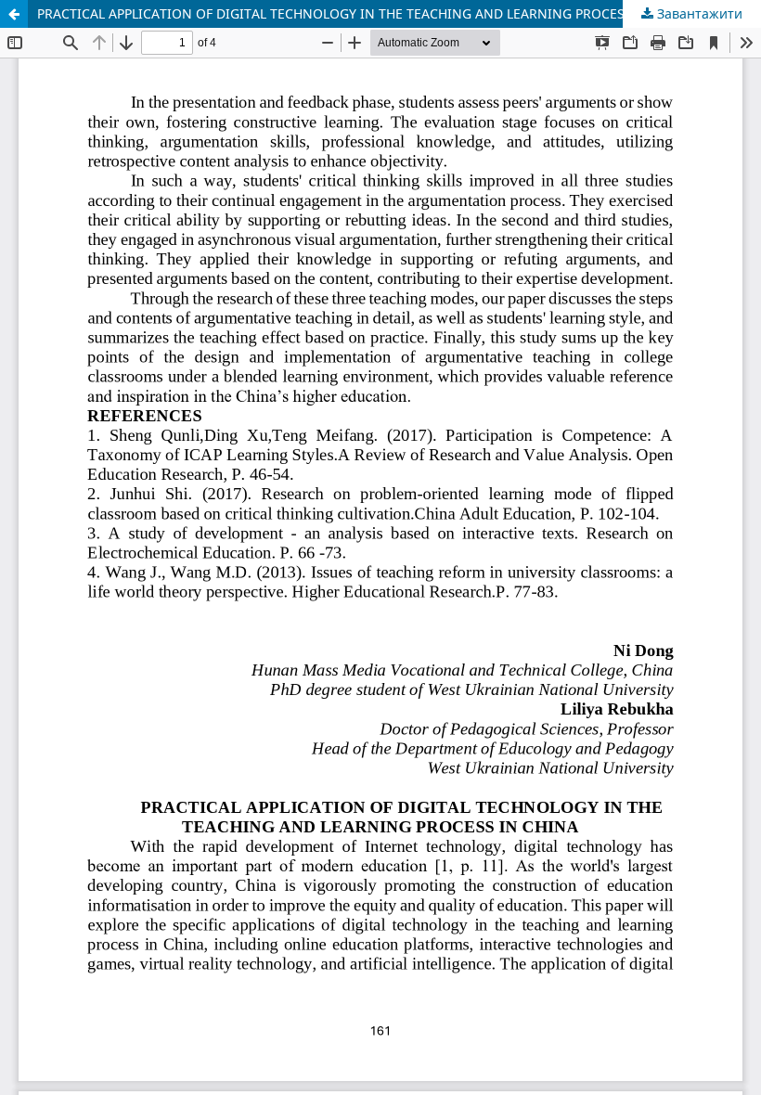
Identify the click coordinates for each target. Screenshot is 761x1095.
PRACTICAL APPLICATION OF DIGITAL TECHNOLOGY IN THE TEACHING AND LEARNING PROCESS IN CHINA (366, 13)
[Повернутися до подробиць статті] (14, 14)
